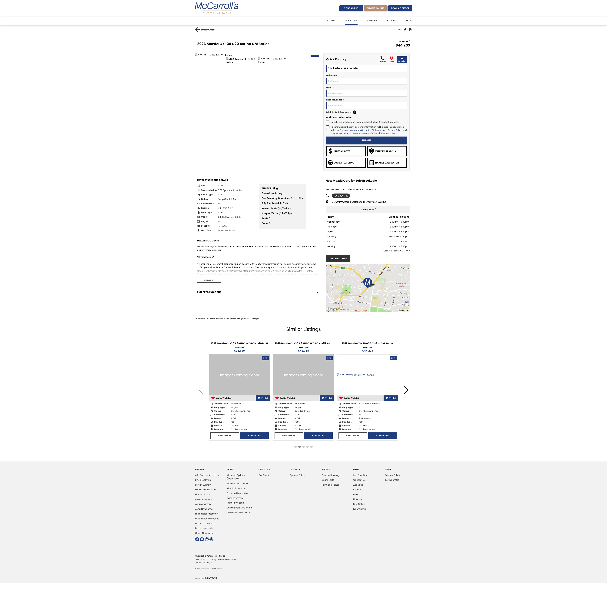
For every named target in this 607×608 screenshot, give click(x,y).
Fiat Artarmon (202, 494)
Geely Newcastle (204, 533)
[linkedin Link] (207, 539)
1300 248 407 (208, 562)
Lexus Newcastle (204, 528)
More (409, 20)
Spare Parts (328, 479)
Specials (372, 20)
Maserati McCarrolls (237, 483)
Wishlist (401, 61)
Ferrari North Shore (205, 489)
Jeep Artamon (203, 504)
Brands (331, 20)
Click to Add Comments (338, 112)
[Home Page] (217, 8)
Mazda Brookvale (236, 488)
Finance (357, 499)
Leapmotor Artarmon (206, 513)
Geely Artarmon (203, 499)
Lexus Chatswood (204, 523)
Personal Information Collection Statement (361, 130)
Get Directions (338, 258)
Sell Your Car (360, 475)
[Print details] (410, 29)
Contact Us (351, 8)
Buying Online (375, 8)
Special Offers (297, 475)
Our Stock (351, 20)
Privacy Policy (395, 130)
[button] (258, 55)
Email (330, 87)
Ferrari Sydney (203, 484)
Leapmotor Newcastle (207, 518)
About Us (358, 484)
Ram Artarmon (235, 498)
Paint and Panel (330, 484)
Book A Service (400, 8)
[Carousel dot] (295, 447)
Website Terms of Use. (384, 133)
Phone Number (335, 99)
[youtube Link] (202, 539)
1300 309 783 (341, 195)
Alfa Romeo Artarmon (207, 475)
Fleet (355, 494)
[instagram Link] (211, 539)
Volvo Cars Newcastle (239, 512)
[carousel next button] (406, 390)
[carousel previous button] (201, 390)
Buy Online (359, 504)
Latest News (359, 509)
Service (391, 20)
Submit (366, 140)
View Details (230, 435)
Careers (357, 489)
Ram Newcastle (235, 502)
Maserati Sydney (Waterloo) (236, 477)
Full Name (332, 75)
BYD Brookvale (203, 479)
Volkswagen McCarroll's (239, 507)
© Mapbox (403, 310)
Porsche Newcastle (237, 493)
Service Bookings (331, 475)
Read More (209, 280)
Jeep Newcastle (204, 509)
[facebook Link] (197, 539)
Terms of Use (392, 479)
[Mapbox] (334, 309)
